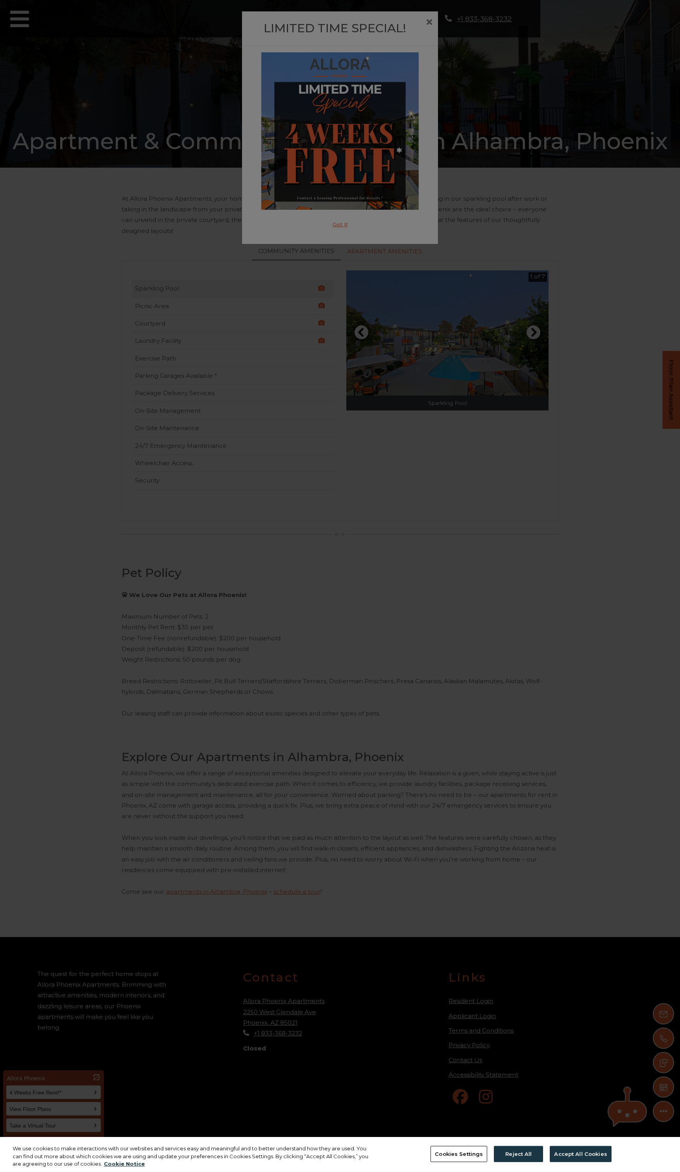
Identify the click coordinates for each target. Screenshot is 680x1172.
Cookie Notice (124, 1164)
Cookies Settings (459, 1153)
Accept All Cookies (580, 1153)
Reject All (518, 1153)
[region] (340, 1154)
